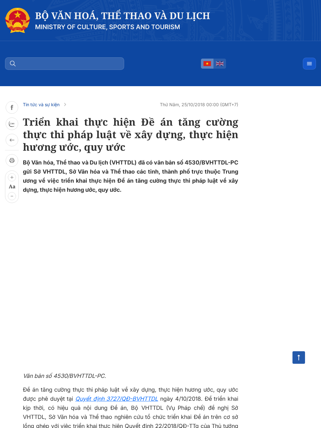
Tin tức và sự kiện (41, 104)
